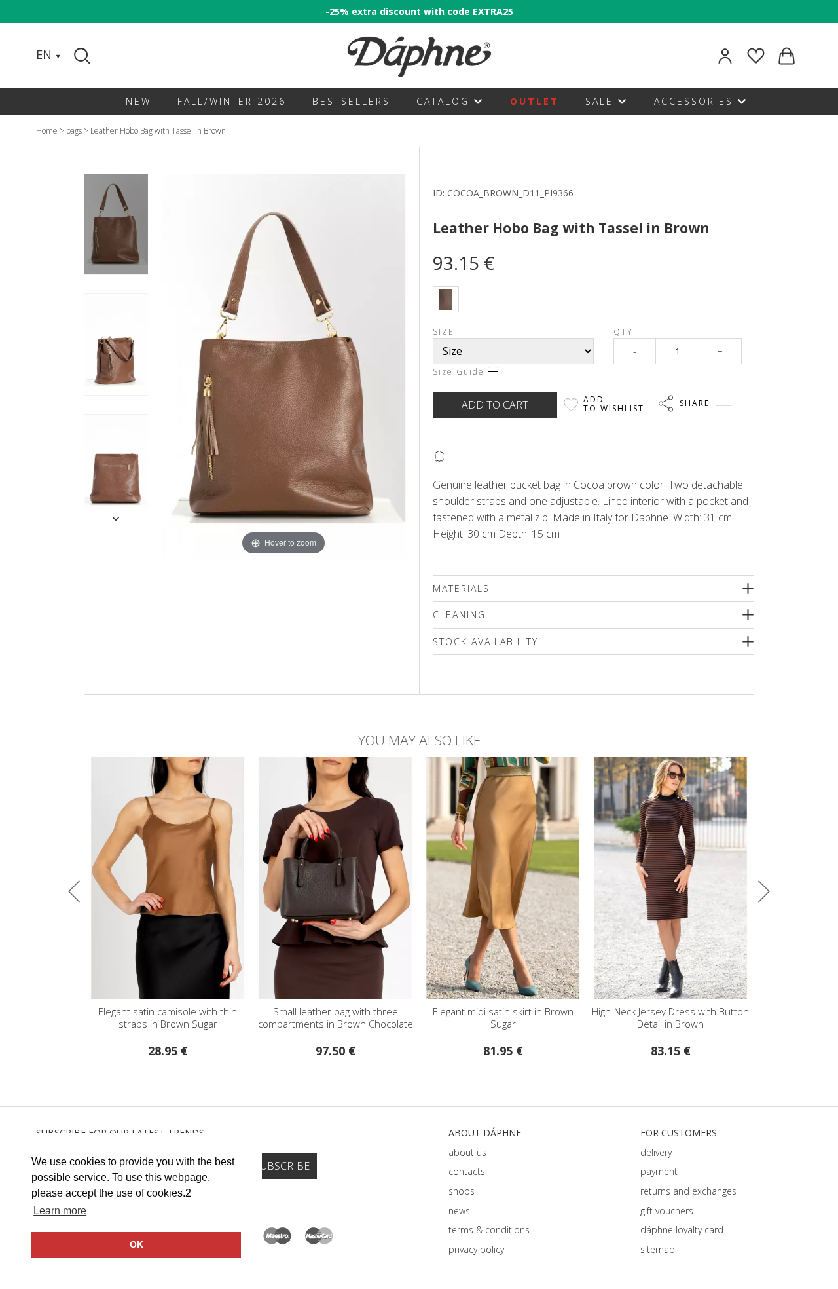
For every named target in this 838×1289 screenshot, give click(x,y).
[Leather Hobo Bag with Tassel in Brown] (116, 224)
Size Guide (460, 371)
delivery (656, 1152)
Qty (623, 331)
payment (659, 1171)
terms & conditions (489, 1230)
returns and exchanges (688, 1191)
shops (461, 1191)
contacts (466, 1171)
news (459, 1211)
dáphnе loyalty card (681, 1230)
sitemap (657, 1249)
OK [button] (136, 1244)
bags (74, 130)
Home (47, 130)
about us (467, 1152)
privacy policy (476, 1249)
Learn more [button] (59, 1210)
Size (443, 331)
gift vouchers (666, 1211)
